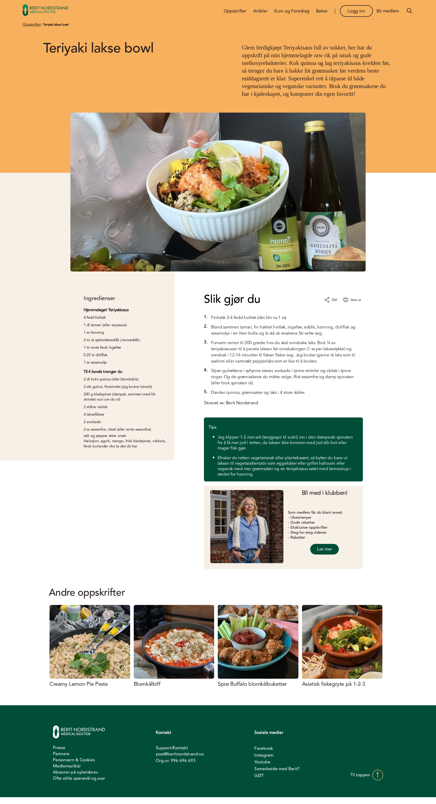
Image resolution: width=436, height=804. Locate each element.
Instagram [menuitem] (263, 755)
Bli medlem (388, 11)
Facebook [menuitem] (263, 748)
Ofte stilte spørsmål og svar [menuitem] (79, 778)
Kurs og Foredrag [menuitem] (291, 11)
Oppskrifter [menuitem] (235, 11)
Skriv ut (356, 300)
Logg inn (356, 11)
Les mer (324, 549)
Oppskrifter (32, 24)
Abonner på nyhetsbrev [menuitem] (75, 772)
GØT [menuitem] (259, 775)
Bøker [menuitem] (322, 11)
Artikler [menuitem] (260, 11)
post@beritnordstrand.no (180, 754)
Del (334, 300)
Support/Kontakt (172, 748)
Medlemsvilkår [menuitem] (67, 766)
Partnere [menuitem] (61, 753)
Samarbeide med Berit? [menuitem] (277, 768)
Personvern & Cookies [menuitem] (74, 760)
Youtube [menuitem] (262, 762)
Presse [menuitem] (59, 747)
